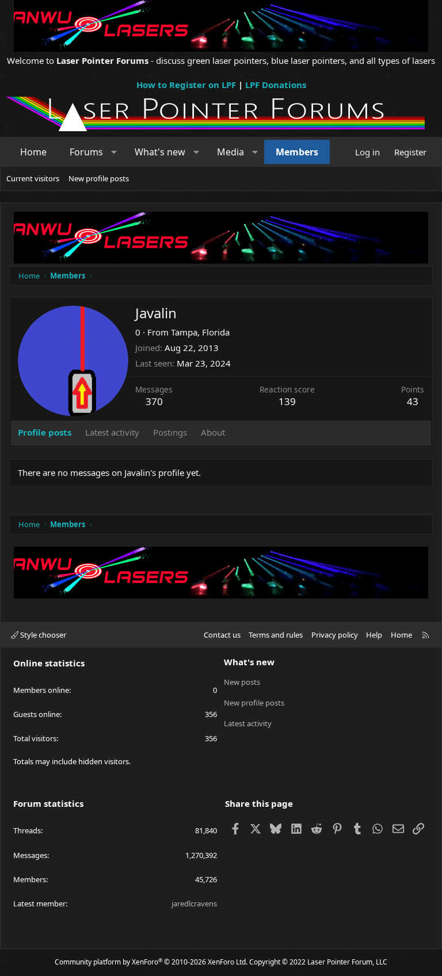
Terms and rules (276, 635)
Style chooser (42, 635)
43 (412, 401)
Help (374, 635)
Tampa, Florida (200, 332)
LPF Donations (275, 84)
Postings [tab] (170, 432)
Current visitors (32, 178)
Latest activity (248, 723)
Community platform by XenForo (151, 962)
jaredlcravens (194, 903)
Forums (86, 152)
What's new (160, 152)
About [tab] (213, 432)
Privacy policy (334, 635)
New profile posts (98, 178)
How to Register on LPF (186, 84)
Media (230, 152)
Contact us (222, 635)
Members (297, 152)
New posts (242, 682)
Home (33, 152)
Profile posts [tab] (44, 432)
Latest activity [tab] (112, 432)
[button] (114, 152)
